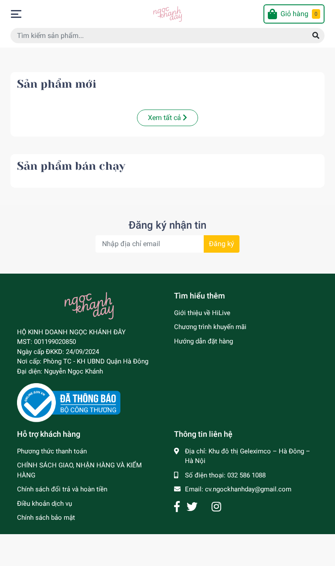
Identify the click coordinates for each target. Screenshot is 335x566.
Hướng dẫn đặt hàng (203, 341)
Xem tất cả (165, 117)
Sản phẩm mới (56, 84)
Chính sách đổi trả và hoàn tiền (62, 489)
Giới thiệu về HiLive (202, 313)
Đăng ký (221, 244)
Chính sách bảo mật (46, 517)
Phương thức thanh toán (52, 451)
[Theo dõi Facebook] (177, 507)
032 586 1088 (246, 475)
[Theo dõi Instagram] (216, 507)
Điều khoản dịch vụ (44, 504)
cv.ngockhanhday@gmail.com (248, 489)
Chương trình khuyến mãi (210, 327)
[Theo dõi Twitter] (192, 507)
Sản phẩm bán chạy (71, 166)
